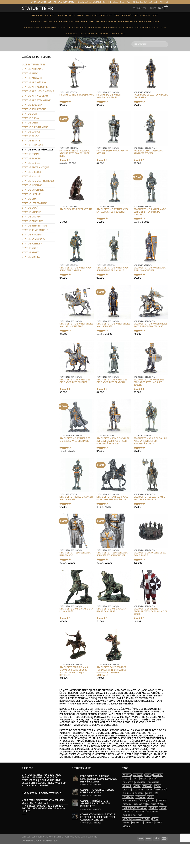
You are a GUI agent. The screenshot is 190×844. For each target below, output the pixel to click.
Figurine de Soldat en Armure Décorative (151, 96)
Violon (126, 826)
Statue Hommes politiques (66, 21)
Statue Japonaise (33, 189)
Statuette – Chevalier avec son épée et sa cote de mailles (150, 212)
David (157, 786)
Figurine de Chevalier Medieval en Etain (109, 96)
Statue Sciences (48, 27)
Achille (127, 775)
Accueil (76, 47)
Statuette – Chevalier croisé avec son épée (113, 325)
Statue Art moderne (35, 86)
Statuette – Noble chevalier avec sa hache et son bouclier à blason (150, 441)
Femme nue (160, 790)
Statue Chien (30, 122)
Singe (155, 819)
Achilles (137, 775)
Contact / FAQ (156, 2)
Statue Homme (126, 27)
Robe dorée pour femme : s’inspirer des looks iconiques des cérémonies (98, 779)
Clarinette (153, 782)
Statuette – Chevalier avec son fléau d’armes (76, 269)
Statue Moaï (72, 34)
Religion (140, 811)
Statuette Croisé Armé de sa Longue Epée (76, 610)
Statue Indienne (142, 27)
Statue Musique (108, 21)
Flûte (149, 793)
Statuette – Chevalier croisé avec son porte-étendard (150, 325)
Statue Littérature (90, 21)
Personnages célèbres (134, 808)
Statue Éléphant (32, 145)
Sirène (126, 822)
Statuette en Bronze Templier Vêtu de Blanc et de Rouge (150, 611)
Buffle (126, 779)
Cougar (127, 786)
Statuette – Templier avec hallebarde (75, 554)
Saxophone (152, 811)
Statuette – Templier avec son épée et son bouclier (112, 554)
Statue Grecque (32, 172)
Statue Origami (87, 34)
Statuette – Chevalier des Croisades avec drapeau (112, 381)
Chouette (128, 782)
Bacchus (157, 775)
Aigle (148, 775)
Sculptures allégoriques (136, 819)
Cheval (144, 779)
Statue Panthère (32, 221)
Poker (163, 808)
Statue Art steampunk (36, 100)
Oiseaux (127, 804)
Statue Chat (30, 113)
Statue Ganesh (110, 27)
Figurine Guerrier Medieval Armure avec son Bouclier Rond (75, 153)
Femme (149, 790)
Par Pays (69, 15)
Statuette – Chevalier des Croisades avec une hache (75, 439)
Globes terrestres (149, 15)
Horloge (140, 797)
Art (59, 15)
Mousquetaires (148, 801)
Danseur (147, 786)
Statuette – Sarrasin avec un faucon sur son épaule (112, 498)
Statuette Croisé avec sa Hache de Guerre (111, 610)
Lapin (150, 797)
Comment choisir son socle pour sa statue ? (97, 791)
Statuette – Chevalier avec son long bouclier (150, 269)
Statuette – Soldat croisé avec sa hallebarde (149, 498)
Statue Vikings (118, 34)
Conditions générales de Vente (47, 837)
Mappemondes (130, 801)
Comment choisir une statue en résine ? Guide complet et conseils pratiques (98, 817)
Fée (156, 793)
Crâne (137, 786)
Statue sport (102, 34)
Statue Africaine (32, 69)
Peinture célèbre (156, 804)
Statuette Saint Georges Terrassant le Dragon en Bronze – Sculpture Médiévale (111, 671)
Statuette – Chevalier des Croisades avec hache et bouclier (149, 382)
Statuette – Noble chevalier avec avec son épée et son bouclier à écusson (113, 441)
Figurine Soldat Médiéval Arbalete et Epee (148, 152)
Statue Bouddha (32, 104)
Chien (153, 779)
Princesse (128, 811)
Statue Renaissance (127, 21)
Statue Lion (29, 198)
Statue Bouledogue (34, 109)
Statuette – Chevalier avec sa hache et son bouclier (113, 210)
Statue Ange (64, 27)
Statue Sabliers (31, 27)
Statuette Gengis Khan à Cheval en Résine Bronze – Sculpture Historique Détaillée (74, 671)
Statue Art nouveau (35, 95)
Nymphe (162, 801)
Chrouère (140, 782)
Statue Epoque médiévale (126, 15)
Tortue (149, 822)
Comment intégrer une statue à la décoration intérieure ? (95, 804)
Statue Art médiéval (35, 82)
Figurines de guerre (133, 793)
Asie (52, 15)
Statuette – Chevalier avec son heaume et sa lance (113, 269)
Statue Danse (105, 15)
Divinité (127, 790)
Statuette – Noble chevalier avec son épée (76, 498)
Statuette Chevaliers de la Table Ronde (150, 554)
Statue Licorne (159, 27)
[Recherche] (167, 2)
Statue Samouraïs (33, 239)
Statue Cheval (31, 118)
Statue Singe (30, 248)
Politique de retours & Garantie (81, 837)
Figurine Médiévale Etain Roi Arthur (112, 152)
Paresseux (139, 804)
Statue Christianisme (87, 15)
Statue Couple (79, 27)
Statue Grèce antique (41, 21)
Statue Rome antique (149, 21)
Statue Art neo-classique (38, 91)
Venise (158, 822)
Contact (26, 837)
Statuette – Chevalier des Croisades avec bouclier (75, 381)
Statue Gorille (31, 163)
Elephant (138, 790)
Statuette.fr (37, 8)
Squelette (137, 822)
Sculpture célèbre (132, 815)
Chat (135, 779)
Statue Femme (94, 27)
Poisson (153, 808)
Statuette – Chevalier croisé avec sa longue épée (76, 325)
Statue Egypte (31, 140)
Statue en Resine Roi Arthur (76, 209)
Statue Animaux (38, 15)
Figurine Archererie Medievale (77, 95)
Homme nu (128, 797)
